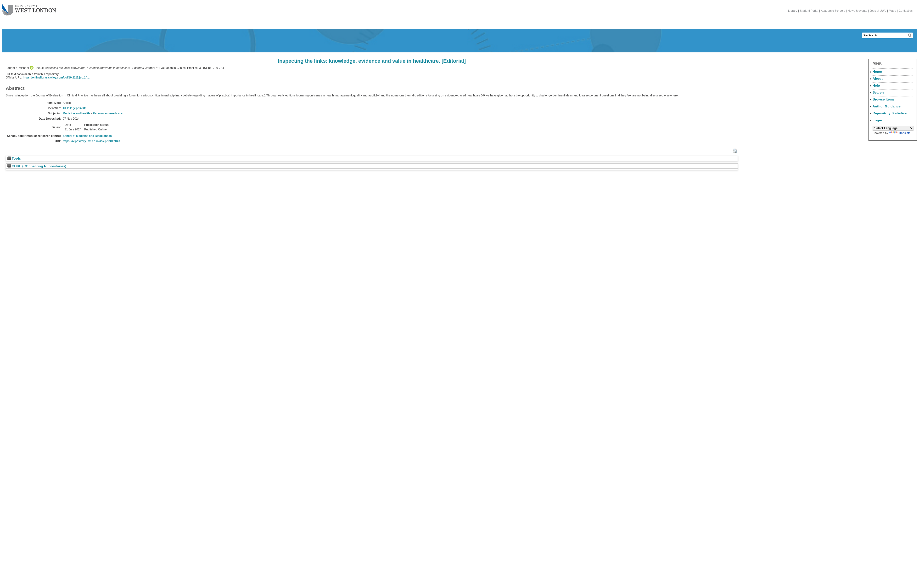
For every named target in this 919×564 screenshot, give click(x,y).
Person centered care (108, 113)
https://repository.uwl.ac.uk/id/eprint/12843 (91, 141)
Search (878, 92)
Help (876, 85)
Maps (892, 10)
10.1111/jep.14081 (75, 108)
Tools (16, 158)
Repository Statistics (890, 113)
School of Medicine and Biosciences (87, 136)
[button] (735, 151)
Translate (904, 133)
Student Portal (809, 10)
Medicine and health (76, 113)
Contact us (906, 10)
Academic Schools (833, 10)
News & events (857, 10)
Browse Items (884, 99)
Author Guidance (887, 106)
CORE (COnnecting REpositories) (38, 166)
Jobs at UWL (878, 10)
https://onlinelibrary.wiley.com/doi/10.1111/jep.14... (56, 77)
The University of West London (29, 10)
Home (877, 71)
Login (877, 120)
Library (792, 10)
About (878, 78)
